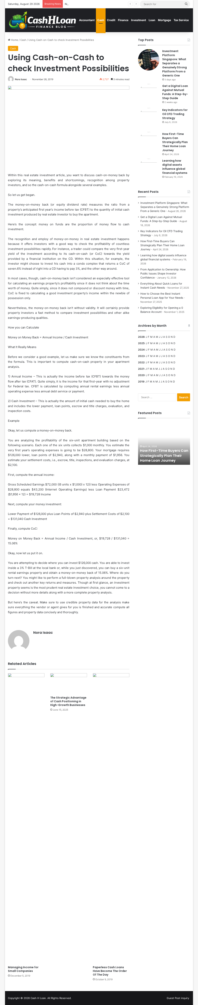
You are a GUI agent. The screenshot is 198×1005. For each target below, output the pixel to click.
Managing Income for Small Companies (23, 969)
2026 (141, 336)
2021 (141, 368)
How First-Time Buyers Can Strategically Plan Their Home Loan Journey (175, 142)
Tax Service (181, 20)
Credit (111, 20)
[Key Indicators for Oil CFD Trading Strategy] (148, 118)
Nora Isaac (21, 79)
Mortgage (164, 20)
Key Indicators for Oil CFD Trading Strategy (90, 3)
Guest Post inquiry (178, 998)
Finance (123, 20)
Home (14, 39)
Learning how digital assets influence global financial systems (174, 167)
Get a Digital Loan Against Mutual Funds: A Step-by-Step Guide (175, 92)
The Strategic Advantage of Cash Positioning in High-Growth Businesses (68, 701)
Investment (138, 20)
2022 (141, 362)
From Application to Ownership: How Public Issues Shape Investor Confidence (163, 273)
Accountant (87, 20)
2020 (141, 375)
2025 (141, 343)
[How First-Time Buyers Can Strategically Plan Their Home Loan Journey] (148, 142)
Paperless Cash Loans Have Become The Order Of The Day (110, 971)
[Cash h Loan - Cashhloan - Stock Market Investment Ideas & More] (42, 20)
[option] (164, 443)
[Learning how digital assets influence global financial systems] (148, 169)
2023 (141, 356)
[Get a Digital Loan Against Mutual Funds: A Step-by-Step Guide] (148, 94)
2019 (141, 381)
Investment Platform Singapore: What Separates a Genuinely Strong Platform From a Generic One (174, 63)
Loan (152, 20)
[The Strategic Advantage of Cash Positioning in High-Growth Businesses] (68, 683)
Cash (100, 20)
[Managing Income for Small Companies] (26, 818)
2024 (141, 349)
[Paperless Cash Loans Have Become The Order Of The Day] (111, 818)
